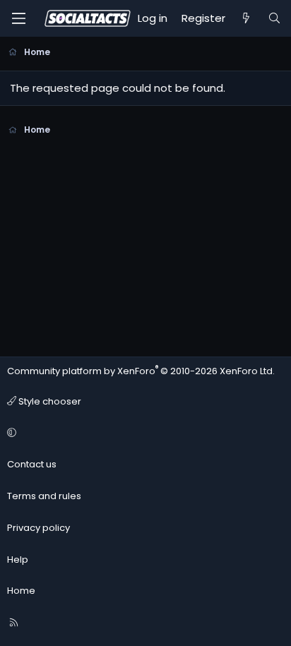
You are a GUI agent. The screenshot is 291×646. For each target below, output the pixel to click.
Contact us (32, 464)
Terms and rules (44, 496)
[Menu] (18, 18)
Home (21, 590)
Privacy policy (38, 527)
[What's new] (246, 18)
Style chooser (48, 401)
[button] (143, 433)
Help (17, 559)
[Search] (274, 18)
